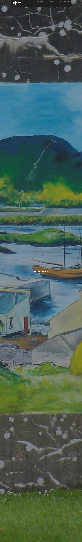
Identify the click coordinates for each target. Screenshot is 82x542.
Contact (65, 1)
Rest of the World (49, 1)
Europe (41, 1)
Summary (56, 1)
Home (38, 1)
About (61, 1)
